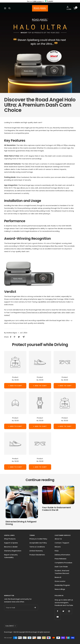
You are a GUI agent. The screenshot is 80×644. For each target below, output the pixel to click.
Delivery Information (62, 555)
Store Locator (60, 581)
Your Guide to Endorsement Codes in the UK (56, 508)
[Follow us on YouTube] (57, 617)
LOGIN (69, 9)
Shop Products (10, 539)
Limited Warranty (36, 551)
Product (15, 377)
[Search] (9, 8)
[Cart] (75, 8)
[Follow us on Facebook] (57, 611)
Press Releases (60, 559)
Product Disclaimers (37, 555)
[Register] (35, 607)
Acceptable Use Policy (38, 543)
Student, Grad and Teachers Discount (62, 571)
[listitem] (10, 337)
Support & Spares (11, 543)
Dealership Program (62, 585)
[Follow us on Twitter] (63, 611)
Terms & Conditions (37, 547)
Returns (58, 547)
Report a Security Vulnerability (11, 556)
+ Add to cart (15, 386)
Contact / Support (62, 543)
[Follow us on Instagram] (69, 611)
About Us (58, 539)
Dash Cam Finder (61, 566)
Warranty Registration (12, 551)
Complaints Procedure (63, 563)
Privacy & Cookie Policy (38, 539)
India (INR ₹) (10, 626)
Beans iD (58, 577)
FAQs (57, 551)
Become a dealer (11, 547)
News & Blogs (60, 589)
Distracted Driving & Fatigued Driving (21, 523)
